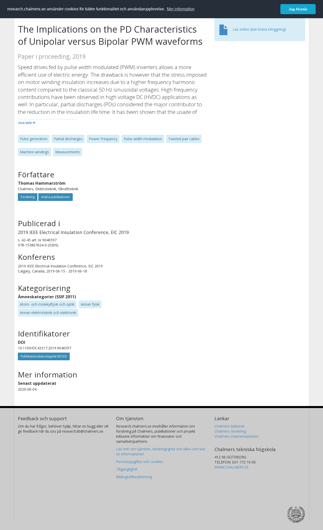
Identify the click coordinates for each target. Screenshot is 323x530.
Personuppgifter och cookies (139, 461)
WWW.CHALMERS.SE (231, 467)
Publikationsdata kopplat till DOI (44, 356)
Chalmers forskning (230, 431)
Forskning (28, 197)
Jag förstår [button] (298, 9)
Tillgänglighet (127, 469)
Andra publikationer (55, 197)
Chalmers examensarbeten (236, 436)
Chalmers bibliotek (229, 426)
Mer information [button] (181, 9)
